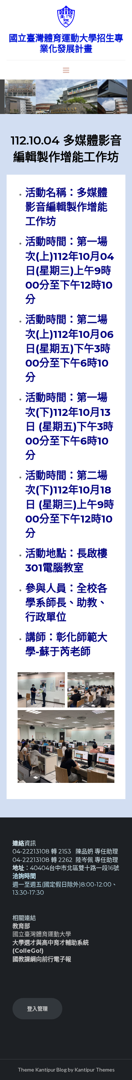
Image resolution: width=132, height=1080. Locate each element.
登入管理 (37, 1008)
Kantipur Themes (94, 1069)
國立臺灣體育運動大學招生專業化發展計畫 (66, 43)
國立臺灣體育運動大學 (41, 934)
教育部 (21, 926)
